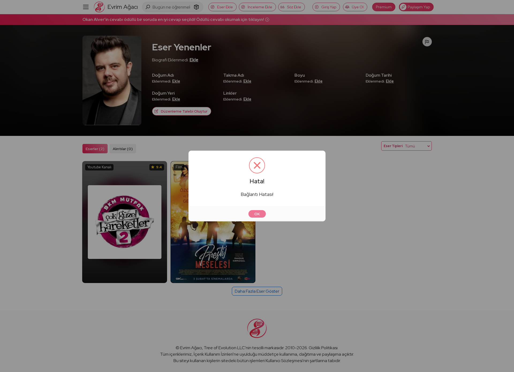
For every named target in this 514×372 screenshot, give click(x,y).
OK (257, 213)
